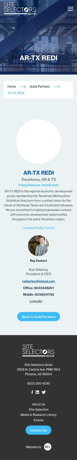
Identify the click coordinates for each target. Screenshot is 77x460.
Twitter (50, 228)
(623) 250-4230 (38, 383)
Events (38, 420)
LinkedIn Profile (33, 228)
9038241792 (44, 294)
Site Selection (38, 409)
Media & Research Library (38, 414)
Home (11, 86)
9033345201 (44, 288)
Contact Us (38, 430)
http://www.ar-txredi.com (38, 185)
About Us (38, 404)
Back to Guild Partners (39, 317)
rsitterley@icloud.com (38, 281)
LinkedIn (36, 301)
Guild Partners (40, 86)
